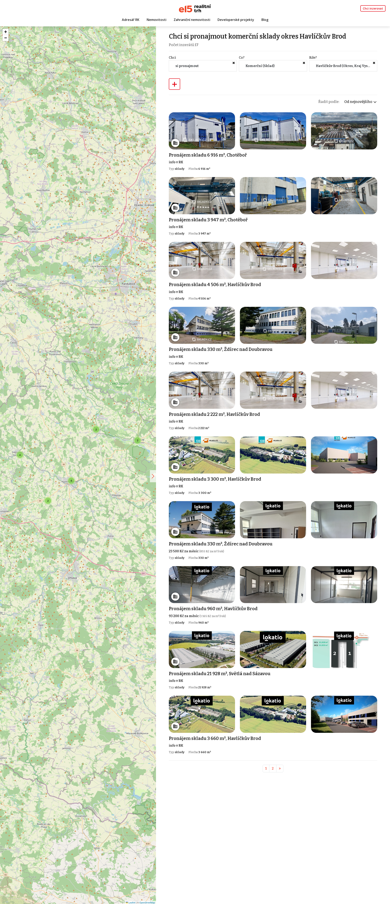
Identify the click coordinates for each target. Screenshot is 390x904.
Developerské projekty (236, 19)
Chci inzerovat (373, 8)
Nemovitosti (156, 19)
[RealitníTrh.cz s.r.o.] (195, 8)
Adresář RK (130, 19)
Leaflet (131, 902)
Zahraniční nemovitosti (192, 19)
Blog (264, 19)
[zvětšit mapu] (153, 476)
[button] (20, 455)
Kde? (313, 57)
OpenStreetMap (147, 902)
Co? (241, 57)
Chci (172, 57)
